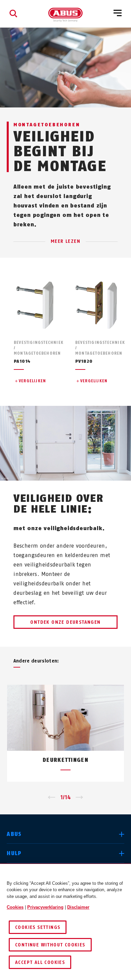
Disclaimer (78, 907)
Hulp (14, 853)
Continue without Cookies (50, 945)
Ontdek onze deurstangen (65, 622)
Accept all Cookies (40, 962)
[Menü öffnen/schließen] (118, 13)
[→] (79, 797)
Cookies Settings (37, 927)
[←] (51, 797)
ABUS (14, 834)
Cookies (15, 907)
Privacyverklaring (45, 907)
